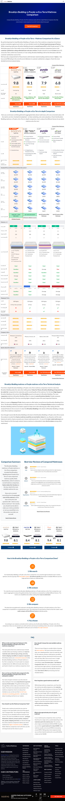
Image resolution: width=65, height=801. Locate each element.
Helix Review (25, 758)
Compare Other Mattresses (58, 65)
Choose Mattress (37, 786)
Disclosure (57, 775)
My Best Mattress (5, 755)
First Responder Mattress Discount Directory (48, 762)
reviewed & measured (20, 657)
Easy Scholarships (59, 761)
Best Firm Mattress (37, 761)
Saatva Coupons (47, 774)
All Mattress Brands (59, 756)
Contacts (57, 769)
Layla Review (25, 752)
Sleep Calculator (58, 750)
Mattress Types (36, 790)
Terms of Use (58, 771)
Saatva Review (26, 748)
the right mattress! (43, 627)
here (19, 779)
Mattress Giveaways (57, 759)
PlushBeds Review (27, 756)
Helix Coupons (47, 780)
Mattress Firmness (37, 788)
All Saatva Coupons (16, 219)
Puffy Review (25, 750)
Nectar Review (26, 760)
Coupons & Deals (48, 772)
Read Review (16, 106)
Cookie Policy (58, 777)
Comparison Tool (59, 748)
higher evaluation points (15, 724)
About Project (58, 767)
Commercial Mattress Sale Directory (47, 751)
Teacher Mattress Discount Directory (48, 755)
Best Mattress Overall (36, 749)
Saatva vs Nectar (26, 776)
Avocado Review (26, 764)
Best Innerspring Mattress (37, 764)
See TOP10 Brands (45, 104)
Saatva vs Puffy (26, 774)
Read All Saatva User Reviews (43, 511)
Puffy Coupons (47, 776)
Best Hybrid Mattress (36, 769)
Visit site (17, 104)
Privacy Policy (58, 773)
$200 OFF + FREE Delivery (16, 215)
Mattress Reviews (59, 754)
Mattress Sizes (36, 782)
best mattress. (40, 650)
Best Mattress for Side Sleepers (37, 759)
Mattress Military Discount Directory (48, 766)
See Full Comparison (32, 26)
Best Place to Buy (37, 784)
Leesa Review (25, 762)
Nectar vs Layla (26, 780)
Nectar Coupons (47, 778)
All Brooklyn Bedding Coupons (30, 217)
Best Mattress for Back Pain (37, 755)
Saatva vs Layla (26, 778)
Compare (10, 547)
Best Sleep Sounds (59, 752)
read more (18, 363)
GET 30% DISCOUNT (30, 214)
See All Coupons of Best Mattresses (44, 215)
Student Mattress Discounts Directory (48, 758)
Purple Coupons (47, 782)
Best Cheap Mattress (35, 776)
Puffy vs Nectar (26, 782)
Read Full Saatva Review (11, 518)
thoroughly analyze (24, 576)
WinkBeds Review (26, 754)
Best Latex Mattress (37, 767)
